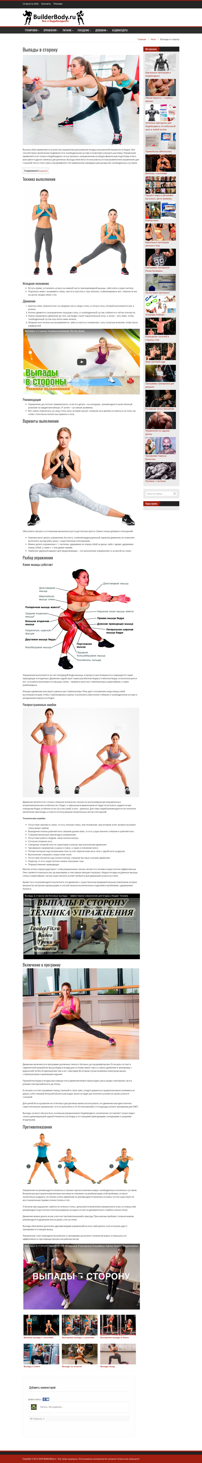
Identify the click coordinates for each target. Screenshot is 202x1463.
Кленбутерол (152, 220)
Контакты (46, 3)
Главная (142, 39)
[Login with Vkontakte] (47, 1399)
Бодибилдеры (120, 30)
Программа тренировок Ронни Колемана (157, 269)
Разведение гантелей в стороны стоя (157, 338)
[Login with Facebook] (44, 1399)
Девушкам (100, 30)
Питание (67, 30)
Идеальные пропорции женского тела (157, 244)
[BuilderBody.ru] (54, 17)
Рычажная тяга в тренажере (159, 408)
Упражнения (50, 30)
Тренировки (31, 30)
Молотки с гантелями (156, 173)
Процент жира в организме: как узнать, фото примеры (159, 197)
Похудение (83, 30)
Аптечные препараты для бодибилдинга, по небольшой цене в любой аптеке (160, 126)
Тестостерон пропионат (157, 292)
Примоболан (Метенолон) (158, 151)
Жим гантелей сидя (155, 361)
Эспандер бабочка (154, 314)
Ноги (153, 39)
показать (43, 171)
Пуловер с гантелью (155, 481)
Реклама (58, 3)
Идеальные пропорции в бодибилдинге (158, 74)
